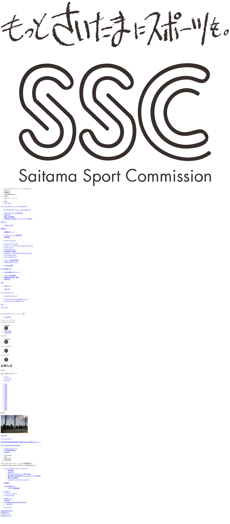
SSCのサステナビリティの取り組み (19, 474)
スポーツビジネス (10, 240)
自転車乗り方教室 (10, 251)
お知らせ (3, 222)
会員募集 (11, 470)
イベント (7, 380)
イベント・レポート (10, 493)
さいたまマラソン (10, 249)
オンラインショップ (7, 292)
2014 (5, 405)
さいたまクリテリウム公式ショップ (16, 299)
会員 (2, 282)
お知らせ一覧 (8, 225)
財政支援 (7, 279)
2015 (5, 403)
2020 (5, 395)
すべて (6, 377)
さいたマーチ (8, 247)
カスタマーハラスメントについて (18, 479)
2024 (5, 388)
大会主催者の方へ (6, 269)
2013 (5, 406)
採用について (8, 498)
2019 (5, 397)
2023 (5, 390)
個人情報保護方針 (10, 450)
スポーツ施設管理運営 (11, 260)
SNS (5, 201)
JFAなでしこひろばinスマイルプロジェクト (18, 253)
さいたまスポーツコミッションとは (15, 468)
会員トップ (8, 286)
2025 (5, 387)
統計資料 (18, 218)
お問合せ (7, 452)
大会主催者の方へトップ (12, 272)
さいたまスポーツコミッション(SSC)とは (14, 206)
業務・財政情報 (9, 217)
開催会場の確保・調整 (11, 277)
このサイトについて (10, 448)
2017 (5, 400)
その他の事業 (8, 265)
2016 (5, 401)
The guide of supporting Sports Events (15, 502)
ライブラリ (8, 203)
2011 (5, 410)
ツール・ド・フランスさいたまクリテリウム (18, 245)
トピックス (8, 379)
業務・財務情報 (13, 478)
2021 (5, 393)
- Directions (8, 504)
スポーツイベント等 (10, 244)
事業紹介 (3, 228)
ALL (5, 384)
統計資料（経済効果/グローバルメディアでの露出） (24, 476)
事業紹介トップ (9, 232)
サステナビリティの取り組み (13, 213)
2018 (5, 398)
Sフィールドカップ (10, 257)
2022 (5, 392)
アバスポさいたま (10, 255)
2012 (5, 408)
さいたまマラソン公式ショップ (14, 301)
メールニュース (9, 495)
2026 (5, 385)
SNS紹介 (7, 500)
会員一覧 (7, 215)
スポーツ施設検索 (10, 275)
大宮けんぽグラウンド (11, 262)
